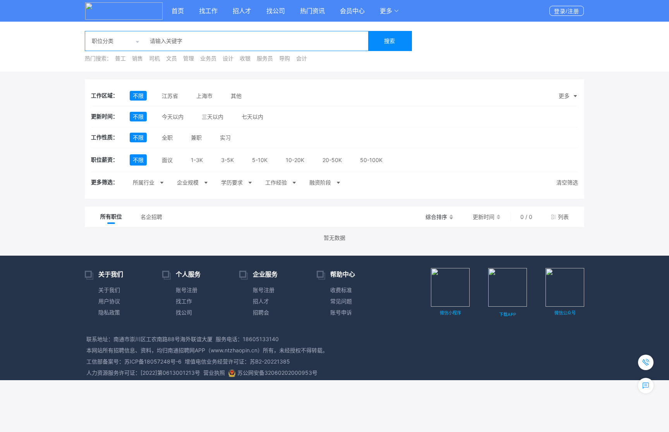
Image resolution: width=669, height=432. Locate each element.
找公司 (275, 11)
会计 (301, 58)
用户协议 (109, 301)
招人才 (242, 11)
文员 (171, 58)
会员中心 (352, 11)
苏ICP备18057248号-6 (153, 361)
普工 (120, 58)
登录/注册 (566, 11)
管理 (188, 58)
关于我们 (109, 290)
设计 (228, 58)
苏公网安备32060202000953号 (277, 372)
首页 (178, 11)
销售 (137, 58)
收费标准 (341, 290)
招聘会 (261, 312)
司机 (154, 58)
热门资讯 (312, 11)
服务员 (265, 58)
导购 (284, 58)
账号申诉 (341, 312)
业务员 (208, 58)
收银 (245, 58)
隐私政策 (109, 312)
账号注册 (186, 290)
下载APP (507, 314)
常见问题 (341, 301)
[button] (389, 10)
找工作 (208, 11)
